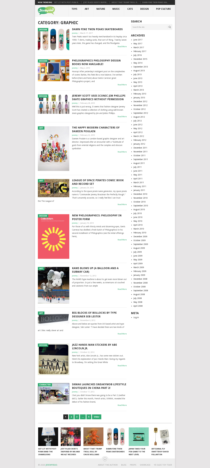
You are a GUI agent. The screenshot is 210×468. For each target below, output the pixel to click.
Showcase (145, 465)
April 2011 (138, 178)
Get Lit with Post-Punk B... (66, 2)
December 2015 (140, 59)
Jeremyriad (51, 465)
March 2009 (138, 267)
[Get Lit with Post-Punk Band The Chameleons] (48, 436)
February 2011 (139, 186)
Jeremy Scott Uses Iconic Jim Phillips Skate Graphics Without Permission (98, 97)
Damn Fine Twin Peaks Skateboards (97, 29)
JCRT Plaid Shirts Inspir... (95, 2)
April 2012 (138, 132)
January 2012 (139, 144)
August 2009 (139, 248)
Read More (122, 46)
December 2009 (140, 236)
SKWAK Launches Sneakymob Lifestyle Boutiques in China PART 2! (99, 386)
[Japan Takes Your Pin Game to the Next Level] (139, 436)
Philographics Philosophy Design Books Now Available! (96, 62)
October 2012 (139, 109)
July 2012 (137, 121)
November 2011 (140, 151)
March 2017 (138, 47)
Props (133, 465)
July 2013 (137, 74)
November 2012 (140, 105)
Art (87, 9)
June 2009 (137, 256)
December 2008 (140, 279)
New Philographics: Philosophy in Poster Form (97, 217)
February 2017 (139, 51)
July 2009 (137, 252)
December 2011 (140, 148)
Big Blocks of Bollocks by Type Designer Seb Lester (94, 314)
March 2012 (138, 136)
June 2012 (137, 124)
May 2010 (137, 221)
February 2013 (139, 94)
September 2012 (140, 113)
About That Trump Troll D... (125, 2)
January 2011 (139, 190)
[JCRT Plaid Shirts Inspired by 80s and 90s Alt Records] (71, 436)
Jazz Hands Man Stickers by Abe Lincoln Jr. (94, 346)
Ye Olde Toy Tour (163, 465)
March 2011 (138, 182)
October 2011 (139, 155)
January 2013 (139, 97)
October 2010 (139, 202)
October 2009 (139, 240)
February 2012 (139, 140)
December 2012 (140, 101)
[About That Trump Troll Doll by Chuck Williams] (93, 436)
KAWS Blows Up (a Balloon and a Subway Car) (95, 270)
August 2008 (139, 294)
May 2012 (137, 128)
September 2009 (140, 244)
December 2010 (140, 194)
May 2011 (137, 175)
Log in (136, 317)
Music (116, 9)
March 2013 (138, 90)
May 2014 (137, 63)
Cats (130, 9)
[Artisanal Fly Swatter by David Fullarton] (161, 436)
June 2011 (137, 171)
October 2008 (139, 287)
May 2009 (137, 260)
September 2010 (140, 205)
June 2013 (137, 78)
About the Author (108, 465)
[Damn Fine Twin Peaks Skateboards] (116, 436)
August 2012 (139, 117)
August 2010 (139, 209)
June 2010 (137, 217)
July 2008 (137, 298)
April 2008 (138, 306)
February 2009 (139, 271)
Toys (74, 9)
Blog (123, 465)
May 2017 (137, 43)
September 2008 (140, 290)
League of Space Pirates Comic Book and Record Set (98, 182)
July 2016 (137, 55)
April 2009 (138, 263)
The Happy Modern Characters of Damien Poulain (96, 129)
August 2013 (139, 70)
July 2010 (137, 213)
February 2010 (139, 232)
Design (144, 9)
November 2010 (140, 198)
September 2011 (140, 159)
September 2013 (140, 67)
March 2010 (138, 229)
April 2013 (138, 86)
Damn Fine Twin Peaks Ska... (155, 2)
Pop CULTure (163, 9)
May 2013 (137, 82)
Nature (100, 9)
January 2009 (139, 275)
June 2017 (137, 40)
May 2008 (137, 302)
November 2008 (140, 283)
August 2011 (139, 163)
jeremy (75, 33)
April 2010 (138, 225)
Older (96, 417)
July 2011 (137, 167)
